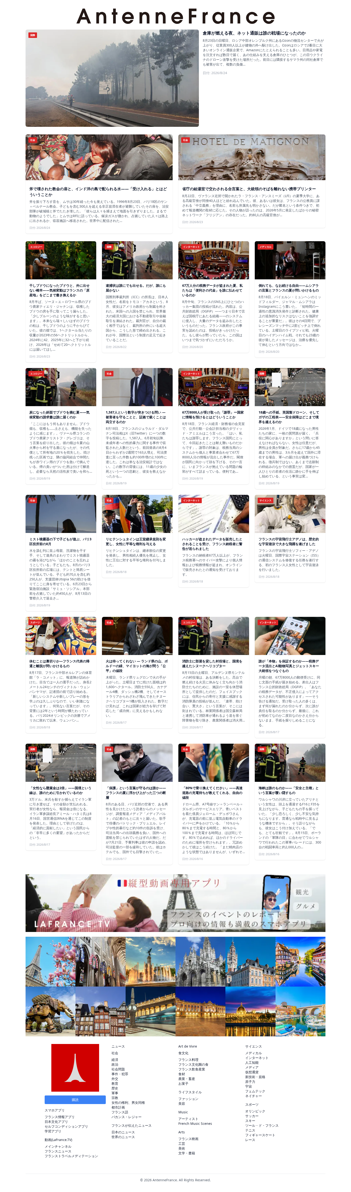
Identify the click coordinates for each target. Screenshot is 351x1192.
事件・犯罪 (120, 1074)
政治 (115, 1064)
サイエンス (253, 1046)
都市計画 (118, 1107)
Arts (181, 1132)
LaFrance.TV (61, 1139)
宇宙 (248, 1086)
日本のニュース (123, 1132)
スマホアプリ (55, 1110)
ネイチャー (253, 1096)
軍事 (115, 1093)
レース (250, 1139)
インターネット (257, 1057)
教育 (115, 1083)
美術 (181, 1148)
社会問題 (118, 1069)
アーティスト (188, 1118)
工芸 (181, 1143)
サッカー (252, 1116)
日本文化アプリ (56, 1121)
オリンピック (255, 1111)
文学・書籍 (186, 1153)
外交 (115, 1078)
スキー (250, 1120)
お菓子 (183, 1083)
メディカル (253, 1053)
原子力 (250, 1081)
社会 (115, 1053)
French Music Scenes (195, 1123)
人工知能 (252, 1062)
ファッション (188, 1098)
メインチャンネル (58, 1146)
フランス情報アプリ (60, 1117)
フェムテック (255, 1091)
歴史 (115, 1088)
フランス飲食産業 (191, 1069)
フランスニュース (58, 1151)
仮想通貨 (252, 1072)
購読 (75, 1099)
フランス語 (120, 1112)
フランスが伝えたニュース (132, 1125)
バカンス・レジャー (127, 1117)
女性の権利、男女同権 (128, 1102)
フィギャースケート (260, 1135)
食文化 (183, 1053)
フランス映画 (188, 1138)
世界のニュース (123, 1137)
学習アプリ (53, 1131)
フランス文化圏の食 (193, 1064)
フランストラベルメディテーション (71, 1156)
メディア (252, 1067)
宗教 (115, 1097)
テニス (250, 1130)
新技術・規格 (255, 1076)
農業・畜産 (186, 1078)
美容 (181, 1103)
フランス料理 (188, 1059)
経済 (115, 1059)
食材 (181, 1074)
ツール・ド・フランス (262, 1125)
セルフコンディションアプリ (66, 1126)
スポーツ (252, 1104)
